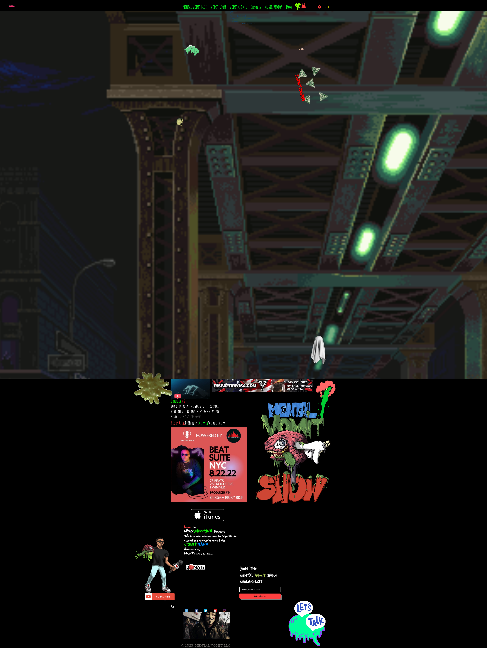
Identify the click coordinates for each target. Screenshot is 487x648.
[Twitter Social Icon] (186, 610)
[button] (303, 5)
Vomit (203, 423)
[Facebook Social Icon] (196, 610)
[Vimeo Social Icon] (205, 610)
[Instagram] (224, 610)
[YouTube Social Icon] (215, 610)
